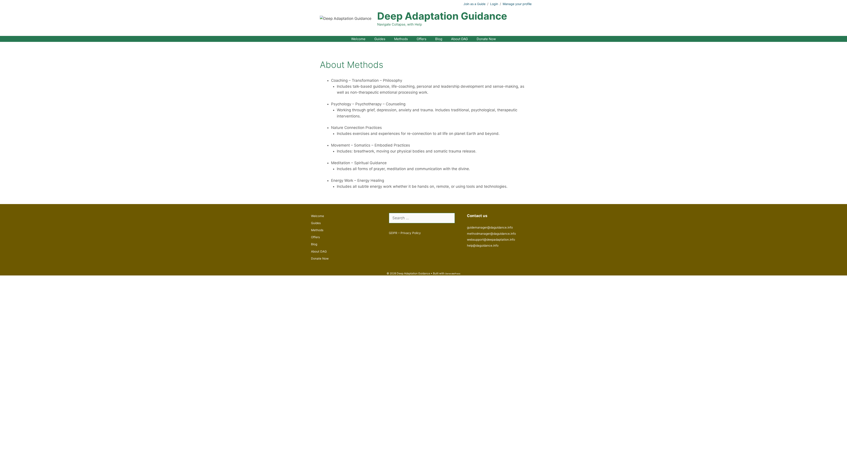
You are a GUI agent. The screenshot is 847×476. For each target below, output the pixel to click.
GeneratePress (452, 273)
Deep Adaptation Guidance (442, 16)
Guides (379, 39)
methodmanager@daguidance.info (491, 233)
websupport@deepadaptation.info (491, 239)
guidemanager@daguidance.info (490, 227)
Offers (421, 39)
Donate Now (486, 39)
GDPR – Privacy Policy (405, 233)
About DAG (459, 39)
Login (494, 4)
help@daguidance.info (482, 245)
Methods (401, 39)
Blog (438, 39)
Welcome (358, 39)
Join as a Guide (474, 4)
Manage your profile (517, 4)
